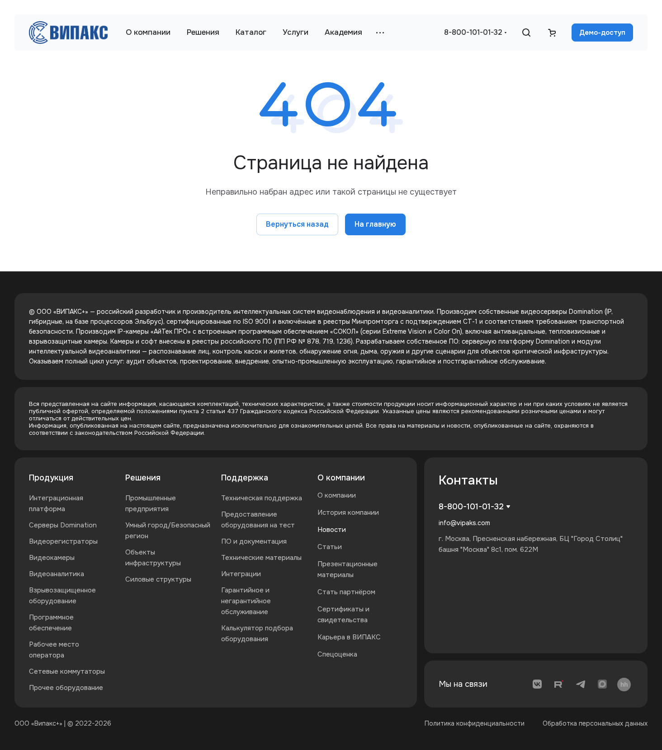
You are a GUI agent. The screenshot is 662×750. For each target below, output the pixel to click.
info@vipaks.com (464, 523)
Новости (331, 529)
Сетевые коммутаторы (67, 671)
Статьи (329, 546)
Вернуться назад (297, 224)
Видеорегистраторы (63, 541)
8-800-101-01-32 (473, 32)
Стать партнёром (346, 591)
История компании (348, 512)
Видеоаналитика (56, 573)
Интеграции (241, 573)
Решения (143, 478)
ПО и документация (254, 541)
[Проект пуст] (551, 32)
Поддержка (244, 478)
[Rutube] (559, 684)
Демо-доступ (602, 32)
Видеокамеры (52, 557)
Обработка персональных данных (595, 723)
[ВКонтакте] (537, 684)
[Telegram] (581, 684)
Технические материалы (261, 557)
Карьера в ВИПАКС (349, 637)
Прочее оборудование (66, 687)
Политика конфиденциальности (475, 723)
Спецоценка (337, 654)
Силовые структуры (158, 579)
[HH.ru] (624, 684)
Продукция (51, 478)
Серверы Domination (63, 525)
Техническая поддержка (261, 498)
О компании (341, 478)
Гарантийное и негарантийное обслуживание (246, 601)
